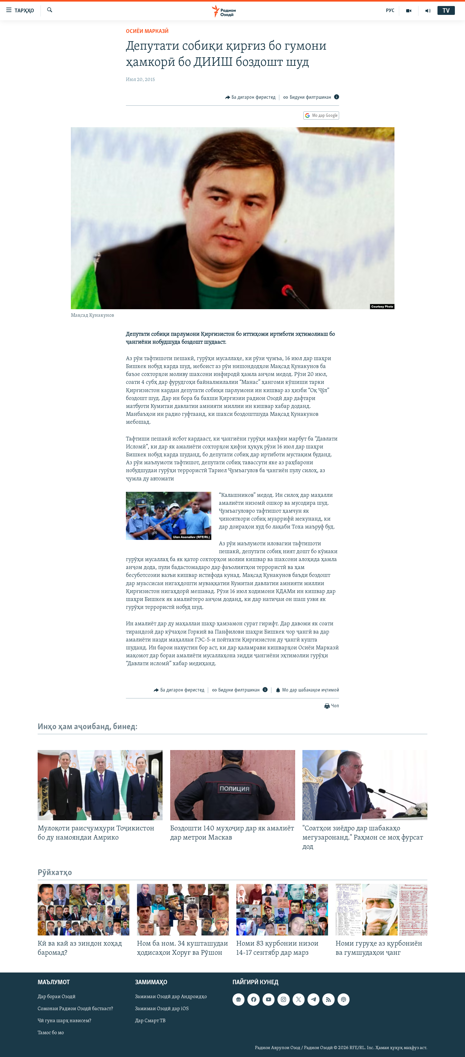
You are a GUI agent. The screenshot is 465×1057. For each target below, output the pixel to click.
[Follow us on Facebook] (253, 1000)
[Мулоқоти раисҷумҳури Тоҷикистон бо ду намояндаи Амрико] (100, 785)
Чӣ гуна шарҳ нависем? (64, 1021)
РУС (390, 10)
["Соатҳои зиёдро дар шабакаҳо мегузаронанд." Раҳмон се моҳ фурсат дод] (364, 785)
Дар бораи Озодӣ (57, 997)
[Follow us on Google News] (238, 1000)
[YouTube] (408, 11)
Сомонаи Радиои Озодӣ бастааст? (75, 1009)
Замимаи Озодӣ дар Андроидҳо (171, 997)
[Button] (250, 97)
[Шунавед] (427, 11)
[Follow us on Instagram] (283, 1000)
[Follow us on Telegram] (313, 1000)
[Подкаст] (344, 1000)
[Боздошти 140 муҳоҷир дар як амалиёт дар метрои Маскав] (232, 785)
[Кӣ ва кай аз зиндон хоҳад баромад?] (83, 909)
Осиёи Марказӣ (147, 31)
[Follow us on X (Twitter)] (299, 1000)
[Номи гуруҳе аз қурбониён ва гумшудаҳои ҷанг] (381, 909)
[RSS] (328, 1000)
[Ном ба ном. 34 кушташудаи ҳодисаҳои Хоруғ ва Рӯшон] (183, 909)
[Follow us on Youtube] (269, 1000)
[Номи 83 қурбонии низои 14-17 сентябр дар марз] (282, 909)
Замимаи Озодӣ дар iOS (162, 1009)
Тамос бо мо (51, 1033)
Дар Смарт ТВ (150, 1021)
